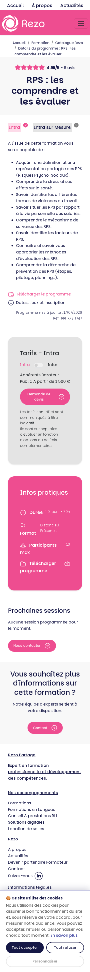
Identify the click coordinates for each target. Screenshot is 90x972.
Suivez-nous (21, 876)
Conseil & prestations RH (32, 816)
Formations (19, 803)
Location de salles (26, 829)
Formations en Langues (31, 809)
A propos (17, 849)
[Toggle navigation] (81, 24)
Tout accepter (25, 947)
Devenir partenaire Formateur (38, 862)
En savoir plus (64, 935)
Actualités (71, 5)
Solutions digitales (26, 822)
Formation (41, 42)
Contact (40, 727)
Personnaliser (45, 961)
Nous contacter (27, 645)
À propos (42, 5)
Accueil (15, 5)
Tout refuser (65, 947)
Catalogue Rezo (69, 42)
